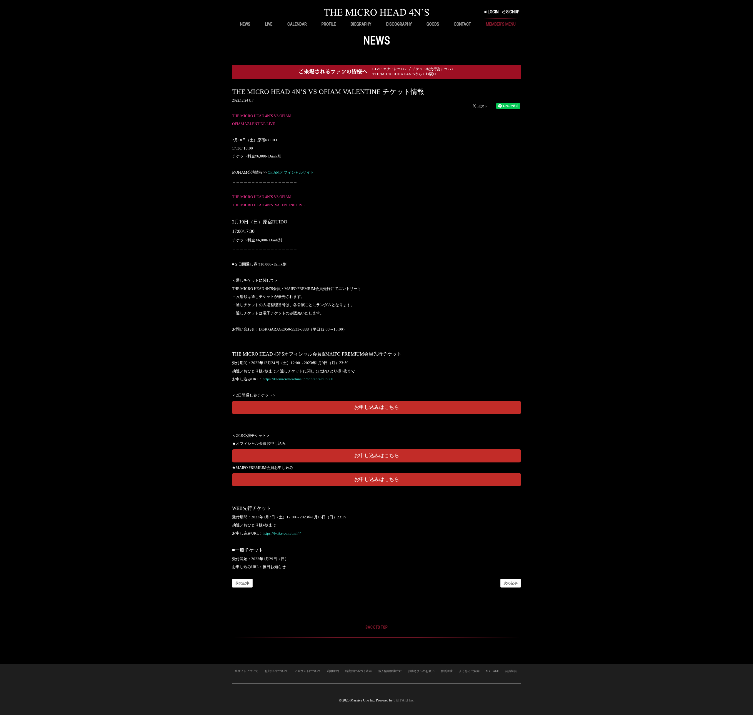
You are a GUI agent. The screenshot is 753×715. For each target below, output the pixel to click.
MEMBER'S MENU (501, 24)
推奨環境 (447, 671)
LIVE (268, 24)
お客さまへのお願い (421, 671)
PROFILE (328, 24)
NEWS (245, 24)
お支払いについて (276, 671)
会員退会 (511, 671)
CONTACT (462, 24)
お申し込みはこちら (376, 407)
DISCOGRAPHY (399, 24)
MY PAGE (492, 671)
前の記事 (242, 583)
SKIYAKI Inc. (404, 700)
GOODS (433, 24)
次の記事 (511, 583)
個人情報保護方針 (390, 671)
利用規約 (333, 671)
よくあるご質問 (469, 671)
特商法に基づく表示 (358, 671)
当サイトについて (246, 671)
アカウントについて (307, 671)
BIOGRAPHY (361, 24)
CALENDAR (297, 24)
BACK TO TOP (377, 627)
